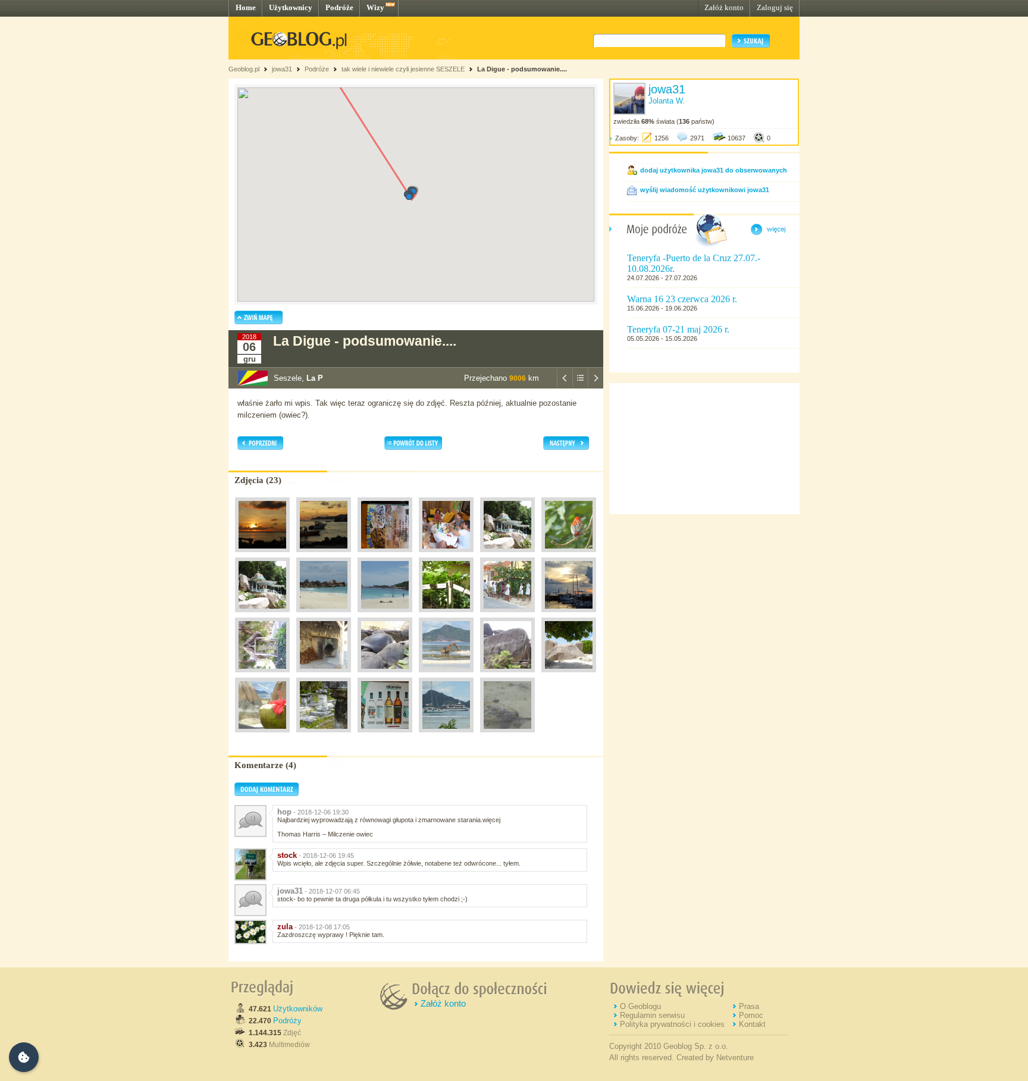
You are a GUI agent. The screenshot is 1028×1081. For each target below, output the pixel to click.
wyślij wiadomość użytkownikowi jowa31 (704, 189)
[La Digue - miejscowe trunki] (385, 735)
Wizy (375, 7)
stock (287, 855)
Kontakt (752, 1024)
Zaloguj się (775, 7)
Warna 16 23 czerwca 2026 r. (682, 299)
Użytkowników (297, 1008)
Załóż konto (724, 7)
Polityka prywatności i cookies (672, 1024)
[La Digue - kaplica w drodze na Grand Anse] (262, 615)
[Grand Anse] (385, 615)
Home (246, 7)
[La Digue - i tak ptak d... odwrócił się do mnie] (568, 555)
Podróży (287, 1020)
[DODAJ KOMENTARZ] (266, 793)
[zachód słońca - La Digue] (262, 555)
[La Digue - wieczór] (568, 615)
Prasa (749, 1006)
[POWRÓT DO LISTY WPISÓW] (580, 385)
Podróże (339, 7)
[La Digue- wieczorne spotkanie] (446, 555)
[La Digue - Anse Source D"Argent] (507, 675)
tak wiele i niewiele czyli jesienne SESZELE (403, 69)
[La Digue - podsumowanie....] (568, 675)
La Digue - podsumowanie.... (522, 69)
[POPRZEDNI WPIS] (564, 385)
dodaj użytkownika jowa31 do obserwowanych (713, 170)
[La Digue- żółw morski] (507, 735)
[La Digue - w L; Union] (323, 675)
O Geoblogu (640, 1006)
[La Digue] (385, 555)
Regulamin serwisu (652, 1015)
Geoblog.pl (243, 69)
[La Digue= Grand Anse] (323, 615)
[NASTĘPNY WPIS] (595, 385)
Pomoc (751, 1015)
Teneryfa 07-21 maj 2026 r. (678, 329)
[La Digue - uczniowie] (507, 615)
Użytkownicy (290, 7)
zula (285, 926)
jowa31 (282, 69)
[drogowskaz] (446, 615)
